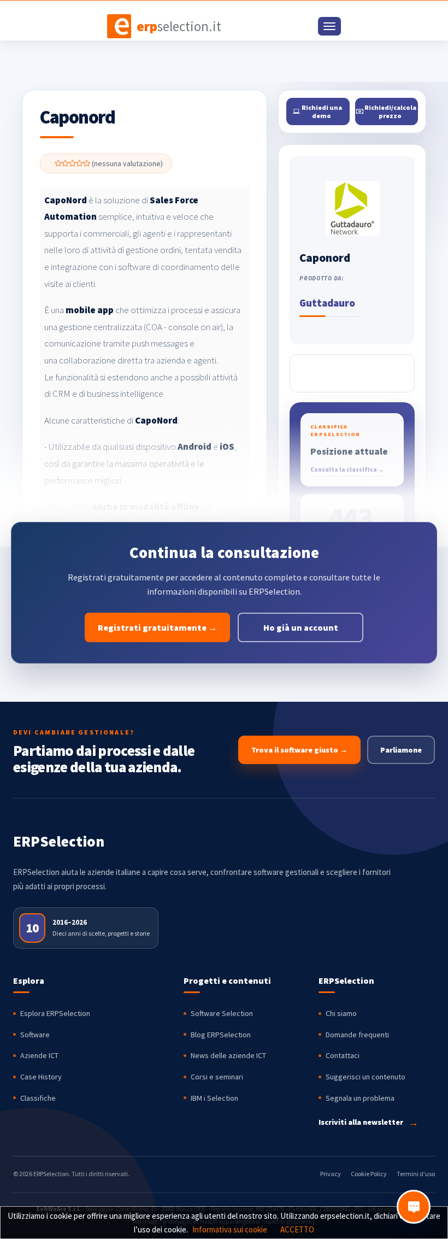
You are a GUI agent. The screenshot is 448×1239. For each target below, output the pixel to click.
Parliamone (401, 750)
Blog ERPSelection (221, 1035)
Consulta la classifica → (347, 469)
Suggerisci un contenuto (365, 1077)
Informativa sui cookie (229, 1229)
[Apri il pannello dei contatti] (414, 1207)
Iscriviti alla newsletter (368, 1122)
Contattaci (342, 1055)
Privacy (330, 1174)
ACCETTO (297, 1229)
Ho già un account (300, 627)
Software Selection (222, 1013)
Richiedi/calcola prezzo (389, 111)
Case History (41, 1077)
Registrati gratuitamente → (157, 627)
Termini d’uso (416, 1174)
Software (35, 1035)
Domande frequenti (357, 1035)
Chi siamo (341, 1013)
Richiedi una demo (321, 111)
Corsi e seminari (217, 1077)
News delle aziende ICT (228, 1055)
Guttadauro (327, 302)
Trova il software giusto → (299, 750)
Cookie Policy (369, 1174)
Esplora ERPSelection (55, 1013)
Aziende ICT (39, 1055)
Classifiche (38, 1098)
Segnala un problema (360, 1098)
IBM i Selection (214, 1098)
